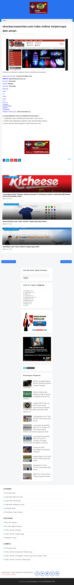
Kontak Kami (10, 493)
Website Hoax (10, 538)
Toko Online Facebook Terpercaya (18, 552)
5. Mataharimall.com (29, 297)
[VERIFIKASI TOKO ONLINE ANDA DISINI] (35, 321)
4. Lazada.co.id (28, 295)
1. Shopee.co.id (27, 290)
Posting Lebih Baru (9, 262)
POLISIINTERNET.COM (47, 581)
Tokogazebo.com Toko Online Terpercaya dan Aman (42, 419)
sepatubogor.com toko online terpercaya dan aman (42, 458)
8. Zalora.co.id (27, 302)
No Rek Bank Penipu (13, 526)
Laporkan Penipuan (13, 501)
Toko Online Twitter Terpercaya (17, 559)
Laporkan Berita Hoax (14, 497)
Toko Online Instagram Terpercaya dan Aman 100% (26, 556)
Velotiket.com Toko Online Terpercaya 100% (21, 247)
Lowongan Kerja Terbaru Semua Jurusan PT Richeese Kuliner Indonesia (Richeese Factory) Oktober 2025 (36, 195)
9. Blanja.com (27, 304)
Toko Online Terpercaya (27, 34)
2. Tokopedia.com (28, 292)
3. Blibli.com (27, 294)
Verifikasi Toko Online (14, 512)
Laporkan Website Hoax (14, 504)
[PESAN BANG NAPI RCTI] (37, 349)
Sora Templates (32, 581)
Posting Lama (66, 262)
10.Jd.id (25, 305)
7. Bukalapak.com (28, 300)
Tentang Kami (10, 548)
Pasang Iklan (10, 508)
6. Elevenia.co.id (28, 299)
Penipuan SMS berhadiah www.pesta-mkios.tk (41, 449)
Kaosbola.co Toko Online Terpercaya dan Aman (42, 467)
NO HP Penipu (11, 522)
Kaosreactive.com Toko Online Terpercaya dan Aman (25, 221)
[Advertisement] (37, 168)
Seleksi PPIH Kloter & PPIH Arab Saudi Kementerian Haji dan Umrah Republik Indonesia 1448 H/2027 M (36, 407)
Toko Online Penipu (13, 530)
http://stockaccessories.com (17, 78)
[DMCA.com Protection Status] (29, 368)
